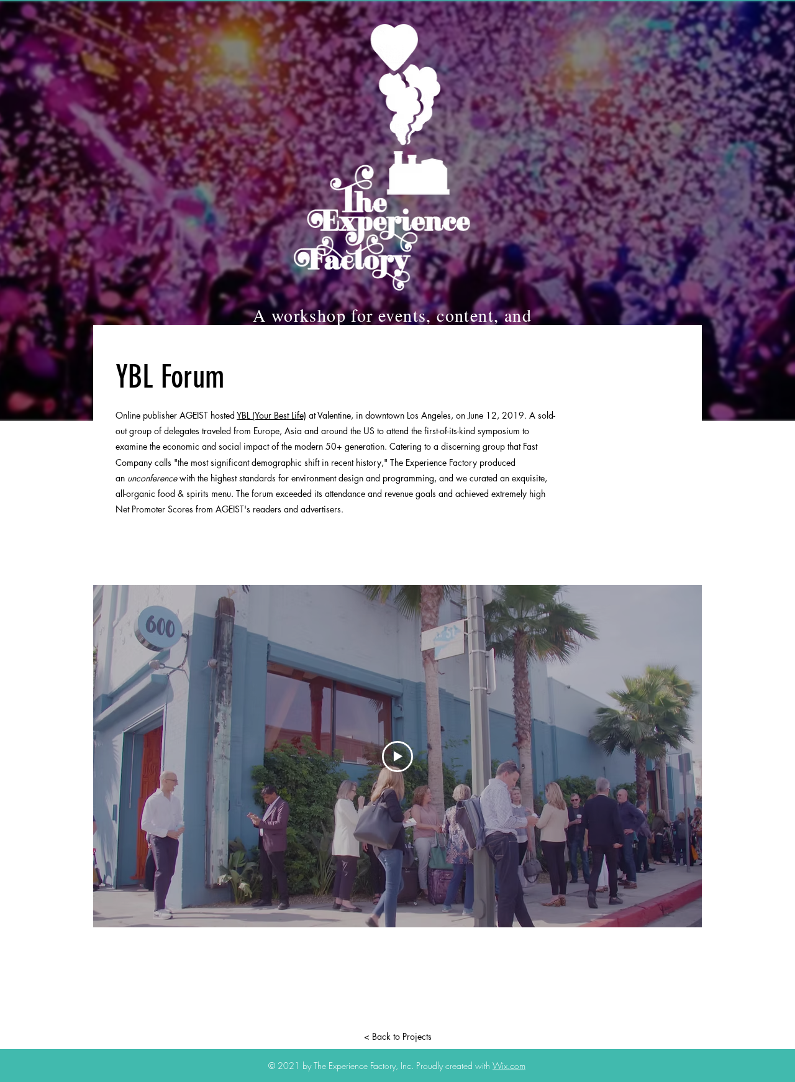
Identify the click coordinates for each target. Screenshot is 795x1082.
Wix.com (509, 1065)
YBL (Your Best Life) (271, 415)
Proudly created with (454, 1065)
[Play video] (397, 756)
